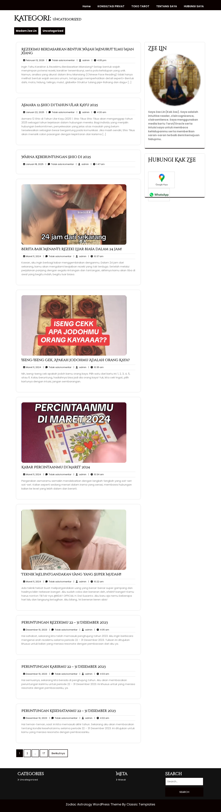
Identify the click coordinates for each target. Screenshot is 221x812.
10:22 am (96, 581)
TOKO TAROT (140, 6)
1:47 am (98, 164)
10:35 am (96, 367)
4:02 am (101, 718)
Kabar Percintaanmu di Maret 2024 (55, 467)
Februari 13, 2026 (34, 60)
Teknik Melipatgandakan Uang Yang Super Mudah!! (71, 574)
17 (44, 753)
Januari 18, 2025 (34, 164)
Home (87, 6)
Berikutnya (58, 753)
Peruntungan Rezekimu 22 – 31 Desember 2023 (64, 622)
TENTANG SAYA (166, 6)
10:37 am (95, 256)
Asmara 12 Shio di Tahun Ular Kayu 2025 (59, 105)
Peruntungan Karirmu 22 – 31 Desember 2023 (63, 666)
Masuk (122, 779)
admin (83, 60)
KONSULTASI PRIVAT (111, 6)
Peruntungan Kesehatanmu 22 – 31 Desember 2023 (68, 710)
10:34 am (96, 474)
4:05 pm (99, 60)
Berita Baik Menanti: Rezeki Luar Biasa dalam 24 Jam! (71, 249)
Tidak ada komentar (60, 60)
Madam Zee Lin (26, 31)
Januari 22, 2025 (34, 112)
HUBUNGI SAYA (194, 6)
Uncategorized (53, 31)
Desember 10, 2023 (36, 630)
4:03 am (101, 674)
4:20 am (99, 112)
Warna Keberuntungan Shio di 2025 (56, 157)
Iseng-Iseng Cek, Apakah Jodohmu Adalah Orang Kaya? (75, 360)
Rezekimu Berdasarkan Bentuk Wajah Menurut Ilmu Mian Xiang (77, 51)
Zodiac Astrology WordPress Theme (94, 804)
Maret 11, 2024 (33, 256)
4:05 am (101, 630)
